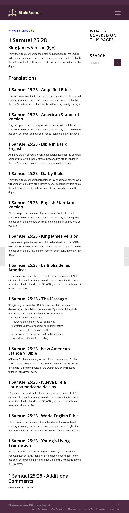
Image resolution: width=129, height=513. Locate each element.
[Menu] (116, 12)
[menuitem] (116, 12)
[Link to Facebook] (118, 504)
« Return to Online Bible (21, 30)
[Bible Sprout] (24, 12)
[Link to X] (113, 504)
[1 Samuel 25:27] (2, 256)
